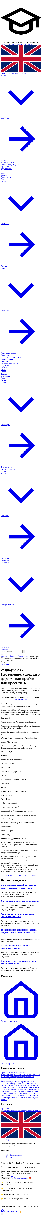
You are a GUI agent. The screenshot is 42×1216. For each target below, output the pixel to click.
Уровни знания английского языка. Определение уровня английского (19, 931)
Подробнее (6, 1178)
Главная (4, 656)
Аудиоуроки (23, 656)
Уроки (12, 656)
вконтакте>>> (21, 699)
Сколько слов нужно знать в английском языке (15, 946)
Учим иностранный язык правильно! (20, 901)
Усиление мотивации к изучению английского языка (17, 915)
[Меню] (2, 654)
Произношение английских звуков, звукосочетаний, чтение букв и (19, 886)
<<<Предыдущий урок (12, 875)
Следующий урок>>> (30, 875)
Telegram (29, 44)
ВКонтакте (21, 44)
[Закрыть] (2, 1214)
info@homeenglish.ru (9, 44)
